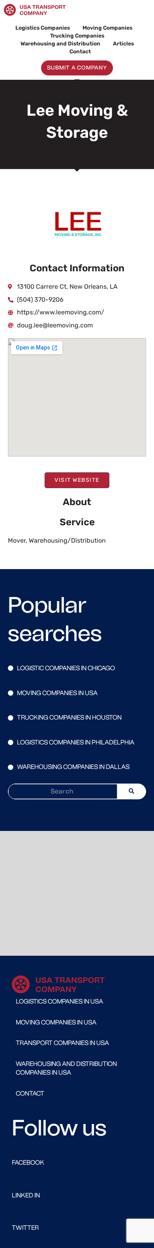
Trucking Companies (77, 35)
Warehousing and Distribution (60, 43)
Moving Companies (107, 27)
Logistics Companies (42, 27)
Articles (123, 43)
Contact (80, 51)
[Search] (131, 791)
